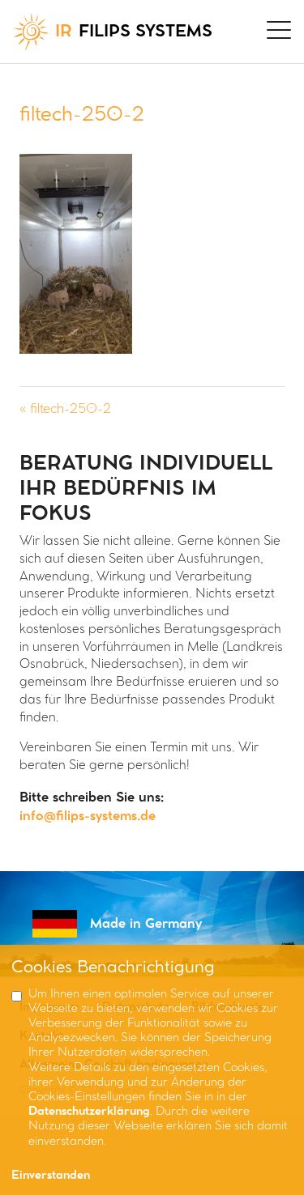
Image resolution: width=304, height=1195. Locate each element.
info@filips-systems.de (87, 816)
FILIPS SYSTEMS (133, 32)
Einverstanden (50, 1176)
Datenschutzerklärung (89, 1112)
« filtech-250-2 (65, 409)
